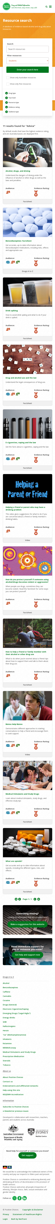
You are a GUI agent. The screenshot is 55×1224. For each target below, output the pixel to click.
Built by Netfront (19, 1219)
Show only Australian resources (22, 77)
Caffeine (6, 992)
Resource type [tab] (12, 102)
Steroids (6, 1060)
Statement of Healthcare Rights (27, 1214)
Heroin (6, 1030)
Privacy (6, 1214)
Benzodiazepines (10, 987)
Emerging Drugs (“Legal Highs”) (17, 1013)
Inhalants (7, 1039)
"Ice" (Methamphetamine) (14, 1035)
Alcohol (6, 983)
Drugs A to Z (27, 271)
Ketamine (7, 1043)
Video (27, 540)
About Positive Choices (13, 1077)
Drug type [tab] (11, 93)
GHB (5, 1022)
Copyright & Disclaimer (32, 1209)
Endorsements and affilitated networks (20, 1086)
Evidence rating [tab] (13, 107)
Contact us (8, 1081)
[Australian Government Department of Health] (15, 1134)
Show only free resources (20, 84)
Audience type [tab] (12, 111)
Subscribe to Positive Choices (16, 1107)
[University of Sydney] (40, 1134)
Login (5, 1219)
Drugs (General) (10, 1004)
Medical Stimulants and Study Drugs (19, 1052)
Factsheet (27, 201)
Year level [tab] (11, 97)
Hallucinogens (9, 1026)
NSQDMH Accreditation (13, 1094)
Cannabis (7, 996)
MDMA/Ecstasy (9, 1048)
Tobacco (6, 1065)
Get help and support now (27, 954)
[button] (27, 70)
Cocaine (6, 1000)
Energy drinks (9, 1017)
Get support (27, 1155)
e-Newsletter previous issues (15, 1111)
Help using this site (11, 1090)
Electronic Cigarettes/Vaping (16, 1009)
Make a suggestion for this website (27, 924)
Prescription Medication (13, 1056)
